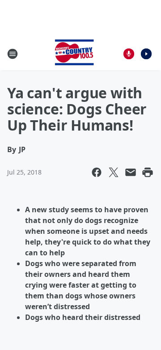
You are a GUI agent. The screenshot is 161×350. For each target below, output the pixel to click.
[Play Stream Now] (146, 53)
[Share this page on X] (113, 172)
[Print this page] (147, 172)
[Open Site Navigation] (12, 53)
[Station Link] (74, 53)
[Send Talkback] (128, 53)
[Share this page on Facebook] (96, 172)
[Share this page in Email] (130, 172)
